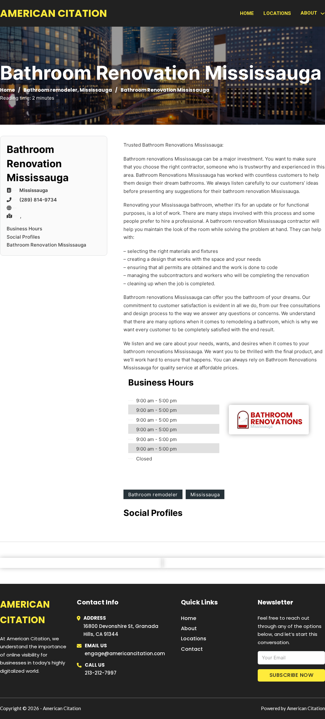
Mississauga (96, 90)
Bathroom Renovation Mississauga (46, 245)
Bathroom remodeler (50, 90)
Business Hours (24, 229)
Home (247, 13)
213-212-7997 (100, 673)
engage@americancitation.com (125, 653)
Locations (277, 13)
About (189, 628)
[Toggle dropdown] (322, 13)
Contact (192, 649)
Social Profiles (23, 237)
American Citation (53, 13)
